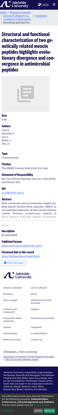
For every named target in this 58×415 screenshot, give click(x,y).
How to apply (10, 300)
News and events (12, 340)
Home (3, 12)
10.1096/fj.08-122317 (13, 192)
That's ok (49, 411)
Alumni (7, 327)
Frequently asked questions (12, 319)
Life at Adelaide (39, 288)
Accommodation (39, 333)
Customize (7, 411)
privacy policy (41, 405)
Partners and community (10, 310)
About (34, 294)
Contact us (36, 340)
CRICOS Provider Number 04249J (22, 359)
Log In (45, 4)
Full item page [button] (14, 262)
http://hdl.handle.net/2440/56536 (21, 256)
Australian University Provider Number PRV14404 (28, 357)
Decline (38, 411)
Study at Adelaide (12, 288)
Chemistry (41, 16)
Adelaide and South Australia (41, 301)
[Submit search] (36, 4)
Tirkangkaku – (20, 351)
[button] (39, 4)
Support (35, 309)
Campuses (36, 327)
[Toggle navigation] (54, 4)
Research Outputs (20, 12)
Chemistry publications (17, 19)
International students (42, 318)
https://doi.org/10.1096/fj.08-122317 (22, 245)
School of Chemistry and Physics (17, 16)
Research (8, 294)
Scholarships (10, 333)
